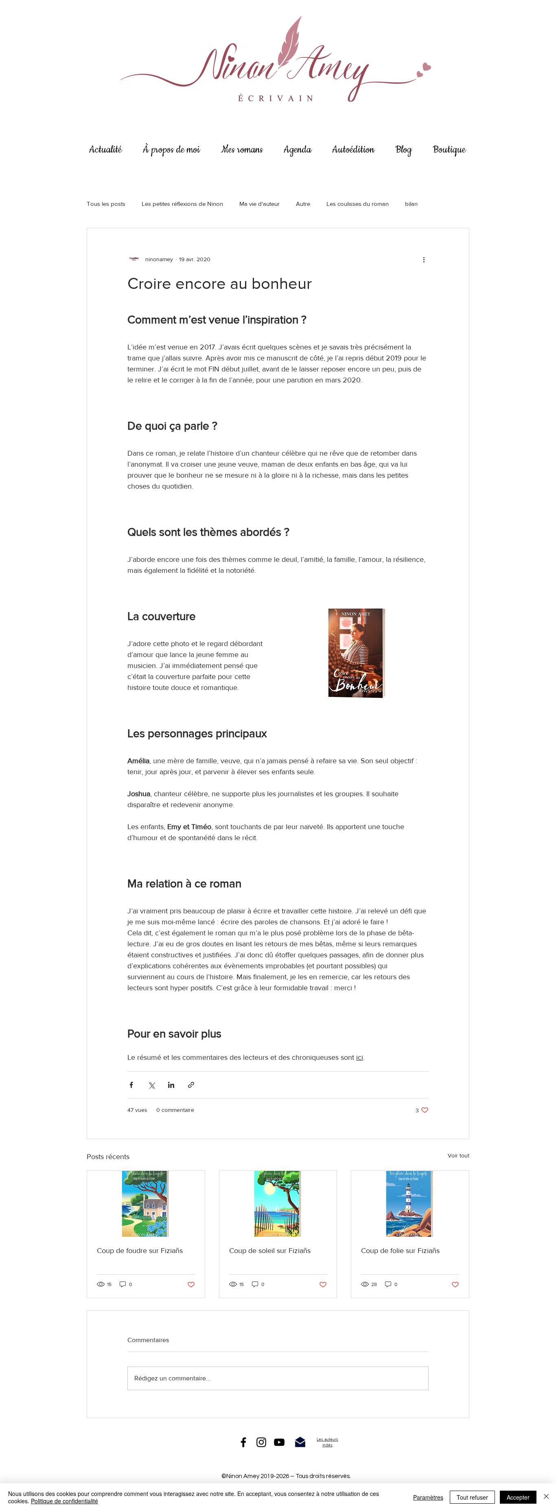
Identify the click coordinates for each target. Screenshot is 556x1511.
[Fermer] (546, 1497)
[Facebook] (243, 1442)
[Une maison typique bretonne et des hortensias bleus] (146, 1204)
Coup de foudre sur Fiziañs (140, 1251)
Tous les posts (106, 203)
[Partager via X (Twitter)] (151, 1085)
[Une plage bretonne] (278, 1204)
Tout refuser (472, 1497)
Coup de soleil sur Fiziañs (270, 1251)
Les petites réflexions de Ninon (182, 203)
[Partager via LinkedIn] (171, 1085)
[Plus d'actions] (424, 259)
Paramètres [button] (428, 1497)
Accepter (518, 1497)
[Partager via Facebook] (131, 1085)
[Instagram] (261, 1442)
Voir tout (458, 1155)
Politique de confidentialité (64, 1501)
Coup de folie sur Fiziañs (400, 1251)
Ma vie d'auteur (259, 203)
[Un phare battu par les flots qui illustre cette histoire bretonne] (410, 1204)
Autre (303, 203)
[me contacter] (300, 1442)
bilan (411, 203)
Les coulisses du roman (357, 203)
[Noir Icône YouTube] (279, 1442)
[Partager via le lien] (191, 1085)
